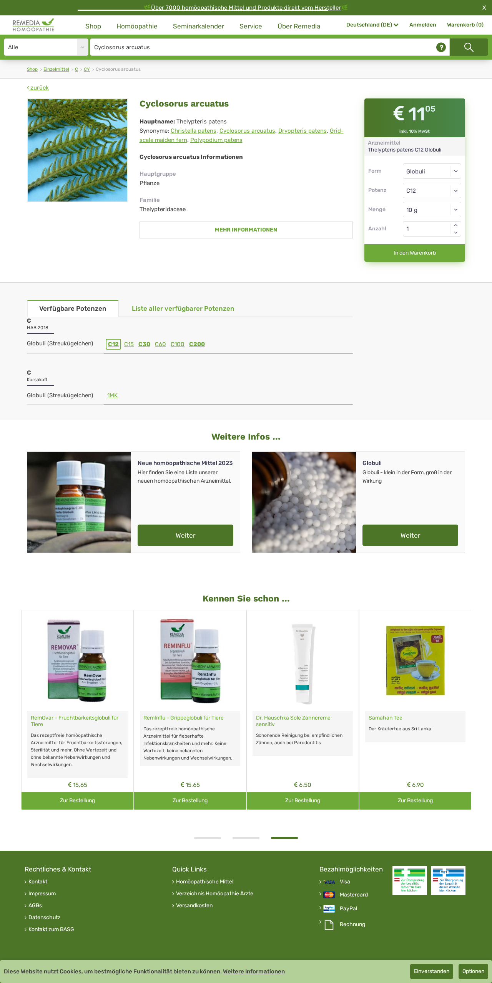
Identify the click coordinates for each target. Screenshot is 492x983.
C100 (177, 344)
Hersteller (327, 7)
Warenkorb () (465, 25)
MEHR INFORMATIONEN (246, 230)
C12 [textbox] (411, 190)
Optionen (473, 971)
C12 (113, 344)
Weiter (185, 535)
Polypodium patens (216, 140)
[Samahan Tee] (415, 660)
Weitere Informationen (254, 971)
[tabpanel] (302, 710)
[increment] (455, 225)
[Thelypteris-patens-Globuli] (77, 150)
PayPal (348, 908)
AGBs (35, 905)
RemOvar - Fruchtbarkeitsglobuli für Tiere (74, 721)
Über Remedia (299, 26)
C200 (197, 344)
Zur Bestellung (77, 800)
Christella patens (193, 130)
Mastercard (354, 895)
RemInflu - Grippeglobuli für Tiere (183, 718)
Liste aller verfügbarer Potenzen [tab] (183, 308)
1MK (112, 395)
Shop (93, 26)
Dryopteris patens (302, 130)
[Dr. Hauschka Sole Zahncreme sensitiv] (303, 660)
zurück (39, 87)
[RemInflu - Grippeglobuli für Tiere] (190, 660)
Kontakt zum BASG (51, 929)
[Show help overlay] (441, 47)
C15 (129, 344)
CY (87, 69)
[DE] (34, 25)
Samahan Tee (385, 718)
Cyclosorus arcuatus (247, 130)
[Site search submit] (469, 47)
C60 (160, 344)
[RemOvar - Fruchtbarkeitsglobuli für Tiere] (77, 660)
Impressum (42, 893)
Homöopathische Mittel (204, 882)
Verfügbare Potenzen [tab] (72, 308)
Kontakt (37, 882)
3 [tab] (284, 838)
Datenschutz (44, 917)
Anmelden (422, 25)
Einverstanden (431, 971)
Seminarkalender (198, 26)
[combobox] (432, 190)
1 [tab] (207, 838)
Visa (345, 882)
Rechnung (352, 924)
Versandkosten (194, 905)
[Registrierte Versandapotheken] (409, 880)
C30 (144, 344)
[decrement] (455, 233)
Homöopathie (137, 26)
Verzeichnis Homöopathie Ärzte (214, 893)
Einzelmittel (56, 69)
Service (250, 26)
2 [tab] (246, 838)
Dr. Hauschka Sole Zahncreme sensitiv (293, 721)
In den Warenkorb (415, 253)
